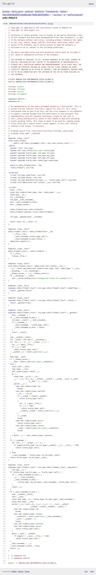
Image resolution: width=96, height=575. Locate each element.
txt (86, 571)
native (63, 11)
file (50, 24)
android (29, 11)
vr (65, 14)
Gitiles (14, 571)
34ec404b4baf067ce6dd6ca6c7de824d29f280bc (25, 14)
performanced (75, 14)
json (92, 571)
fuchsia (6, 11)
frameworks (52, 11)
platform (39, 11)
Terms (27, 571)
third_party (17, 11)
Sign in (91, 4)
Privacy (20, 571)
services (58, 14)
